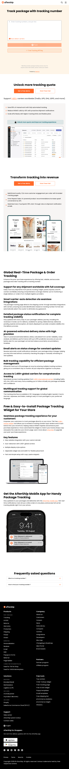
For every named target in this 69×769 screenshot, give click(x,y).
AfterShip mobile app (50, 501)
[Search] (62, 2)
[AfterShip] (8, 2)
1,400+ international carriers (43, 379)
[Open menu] (65, 2)
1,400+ (14, 98)
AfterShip (50, 430)
